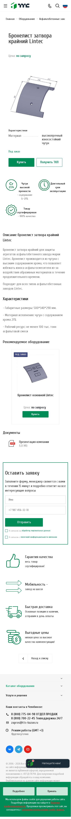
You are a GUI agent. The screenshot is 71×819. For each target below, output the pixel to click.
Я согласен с (33, 537)
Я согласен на (29, 530)
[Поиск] (57, 6)
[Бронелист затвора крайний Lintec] (35, 97)
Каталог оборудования (20, 686)
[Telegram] (18, 749)
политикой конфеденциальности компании (39, 537)
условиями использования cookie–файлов (43, 809)
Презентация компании (34, 442)
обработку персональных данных (36, 530)
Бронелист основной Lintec (35, 395)
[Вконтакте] (9, 749)
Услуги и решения (16, 695)
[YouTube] (28, 749)
